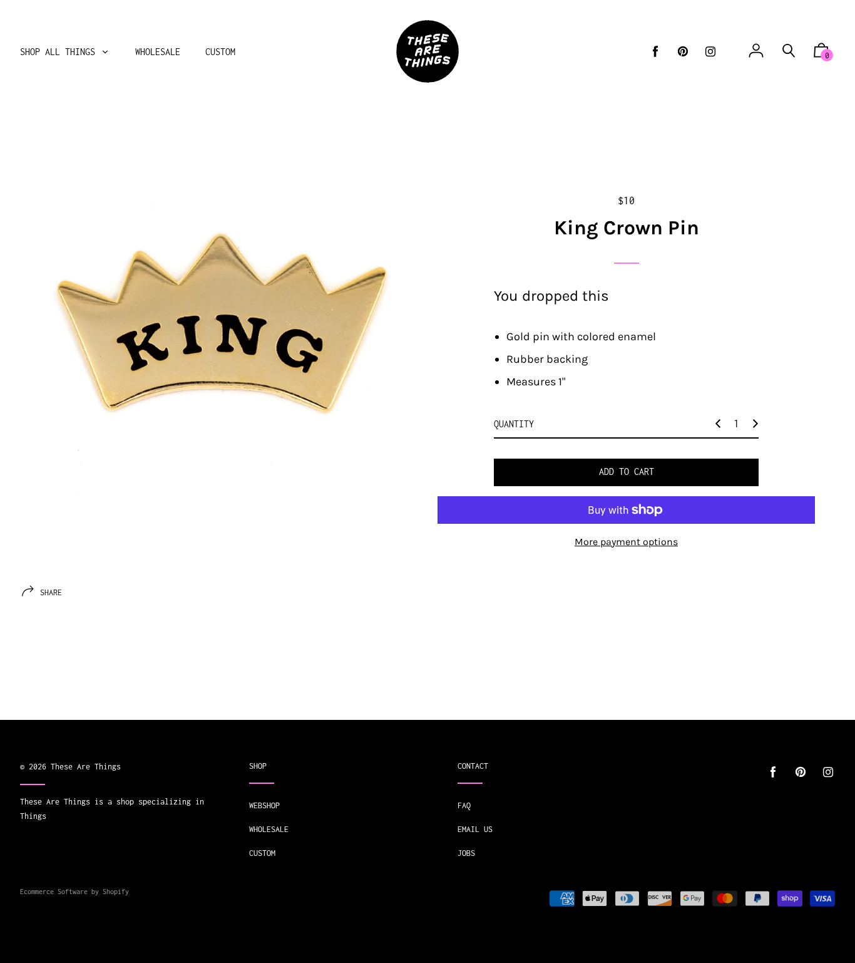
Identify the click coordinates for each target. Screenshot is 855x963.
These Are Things (86, 766)
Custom (262, 853)
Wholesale (269, 829)
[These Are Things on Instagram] (710, 51)
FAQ (464, 805)
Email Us (475, 829)
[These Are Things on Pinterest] (683, 51)
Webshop (264, 805)
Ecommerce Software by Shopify (74, 891)
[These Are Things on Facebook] (655, 51)
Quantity (514, 424)
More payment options (626, 542)
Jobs (466, 853)
